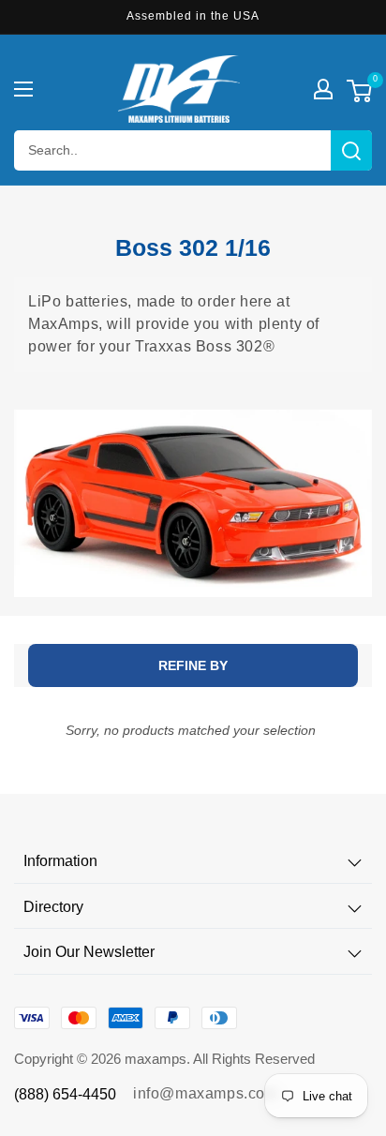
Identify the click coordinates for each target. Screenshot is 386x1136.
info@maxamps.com (205, 1093)
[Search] (351, 150)
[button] (23, 89)
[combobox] (193, 150)
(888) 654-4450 (65, 1094)
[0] (359, 93)
